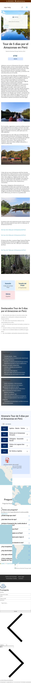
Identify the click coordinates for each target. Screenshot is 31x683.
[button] (0, 561)
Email (1, 596)
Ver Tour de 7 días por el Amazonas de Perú (13, 250)
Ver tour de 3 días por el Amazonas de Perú (13, 230)
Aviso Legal (21, 576)
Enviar (15, 611)
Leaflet (3, 563)
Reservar (6, 25)
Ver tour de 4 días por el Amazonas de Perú (13, 235)
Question (2, 600)
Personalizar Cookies (11, 578)
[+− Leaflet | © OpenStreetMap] (15, 486)
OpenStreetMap (11, 563)
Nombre (2, 592)
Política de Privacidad (11, 576)
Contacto (21, 578)
